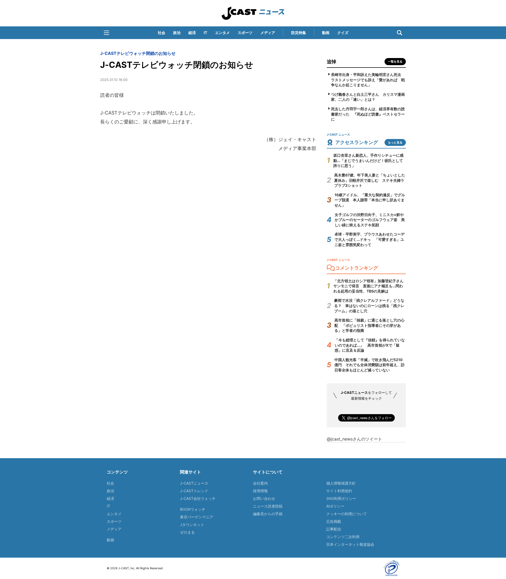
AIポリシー (335, 506)
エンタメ (222, 32)
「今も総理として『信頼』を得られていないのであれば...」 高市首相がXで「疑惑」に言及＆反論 (370, 345)
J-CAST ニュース (253, 13)
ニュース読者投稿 (268, 506)
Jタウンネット (192, 524)
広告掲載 (333, 521)
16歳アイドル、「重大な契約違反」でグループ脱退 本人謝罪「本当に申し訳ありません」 (369, 200)
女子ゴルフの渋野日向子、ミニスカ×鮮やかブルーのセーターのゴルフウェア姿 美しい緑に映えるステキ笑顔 (370, 219)
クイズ (342, 32)
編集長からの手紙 (268, 513)
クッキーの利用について (346, 513)
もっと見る (395, 142)
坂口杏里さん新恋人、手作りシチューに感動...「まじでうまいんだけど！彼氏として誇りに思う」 (368, 160)
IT (205, 32)
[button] (106, 32)
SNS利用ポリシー (341, 498)
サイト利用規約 (339, 491)
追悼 (331, 61)
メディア (267, 32)
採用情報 (260, 491)
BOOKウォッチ (192, 509)
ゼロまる (187, 532)
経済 (192, 32)
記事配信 (333, 529)
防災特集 (298, 32)
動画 (325, 32)
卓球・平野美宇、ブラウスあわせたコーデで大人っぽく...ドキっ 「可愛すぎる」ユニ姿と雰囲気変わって (369, 239)
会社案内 (260, 483)
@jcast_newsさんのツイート (354, 439)
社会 (161, 32)
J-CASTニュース (194, 483)
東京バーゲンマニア (196, 517)
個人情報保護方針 (341, 483)
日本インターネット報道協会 (350, 544)
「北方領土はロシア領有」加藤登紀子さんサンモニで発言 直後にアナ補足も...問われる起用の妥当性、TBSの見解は (368, 286)
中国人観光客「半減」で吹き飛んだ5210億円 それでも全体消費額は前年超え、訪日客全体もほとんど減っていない (369, 364)
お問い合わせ (264, 498)
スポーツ (245, 32)
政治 (177, 32)
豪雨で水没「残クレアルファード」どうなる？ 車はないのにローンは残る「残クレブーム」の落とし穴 (369, 305)
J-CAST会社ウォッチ (198, 498)
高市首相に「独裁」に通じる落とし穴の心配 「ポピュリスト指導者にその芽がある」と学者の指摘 (369, 325)
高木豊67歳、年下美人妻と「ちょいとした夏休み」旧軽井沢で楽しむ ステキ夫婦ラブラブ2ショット (369, 180)
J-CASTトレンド (194, 491)
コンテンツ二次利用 (342, 536)
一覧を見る (395, 61)
